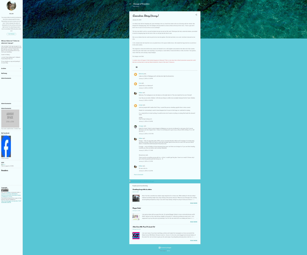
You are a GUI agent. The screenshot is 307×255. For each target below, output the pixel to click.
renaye (140, 105)
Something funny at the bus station (142, 189)
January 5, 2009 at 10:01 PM (146, 133)
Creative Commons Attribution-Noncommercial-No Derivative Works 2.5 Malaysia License (11, 195)
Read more (193, 203)
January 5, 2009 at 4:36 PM (146, 100)
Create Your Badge (5, 158)
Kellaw (140, 92)
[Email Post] (137, 67)
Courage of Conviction (141, 3)
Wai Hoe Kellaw (4, 135)
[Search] (199, 4)
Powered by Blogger (165, 247)
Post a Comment (138, 174)
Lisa (140, 83)
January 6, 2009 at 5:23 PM (146, 170)
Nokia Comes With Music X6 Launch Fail (143, 227)
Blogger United (136, 208)
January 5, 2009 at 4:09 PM (146, 88)
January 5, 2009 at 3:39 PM (146, 78)
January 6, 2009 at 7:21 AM (146, 150)
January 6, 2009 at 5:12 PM (146, 161)
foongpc (141, 126)
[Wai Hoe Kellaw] (6, 156)
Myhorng (141, 73)
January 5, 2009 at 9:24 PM (146, 121)
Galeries (168, 250)
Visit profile (11, 34)
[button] (196, 15)
